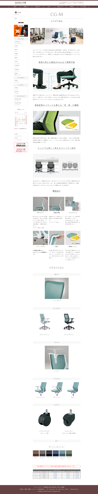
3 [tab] (57, 46)
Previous (32, 37)
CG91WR (55, 473)
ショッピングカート (18, 139)
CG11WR (77, 473)
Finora (16, 46)
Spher (16, 58)
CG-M (17, 62)
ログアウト (81, 3)
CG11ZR (77, 476)
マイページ (69, 3)
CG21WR (68, 473)
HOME (14, 6)
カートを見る (83, 6)
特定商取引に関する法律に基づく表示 (52, 487)
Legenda (17, 70)
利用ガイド (26, 6)
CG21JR (67, 477)
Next (81, 37)
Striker (17, 81)
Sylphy (17, 54)
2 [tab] (56, 46)
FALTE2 (17, 92)
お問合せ (72, 6)
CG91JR (55, 477)
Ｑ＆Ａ (49, 6)
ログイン (75, 3)
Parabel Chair (18, 99)
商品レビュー (60, 6)
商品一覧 (37, 6)
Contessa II (18, 42)
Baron (16, 50)
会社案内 (16, 134)
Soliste (16, 88)
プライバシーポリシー (38, 487)
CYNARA (17, 66)
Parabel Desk (18, 103)
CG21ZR (68, 476)
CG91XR (55, 474)
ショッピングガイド (18, 136)
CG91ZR (55, 476)
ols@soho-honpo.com (74, 489)
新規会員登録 (62, 3)
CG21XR (68, 474)
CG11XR (77, 474)
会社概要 (62, 487)
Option (18, 74)
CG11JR (77, 477)
